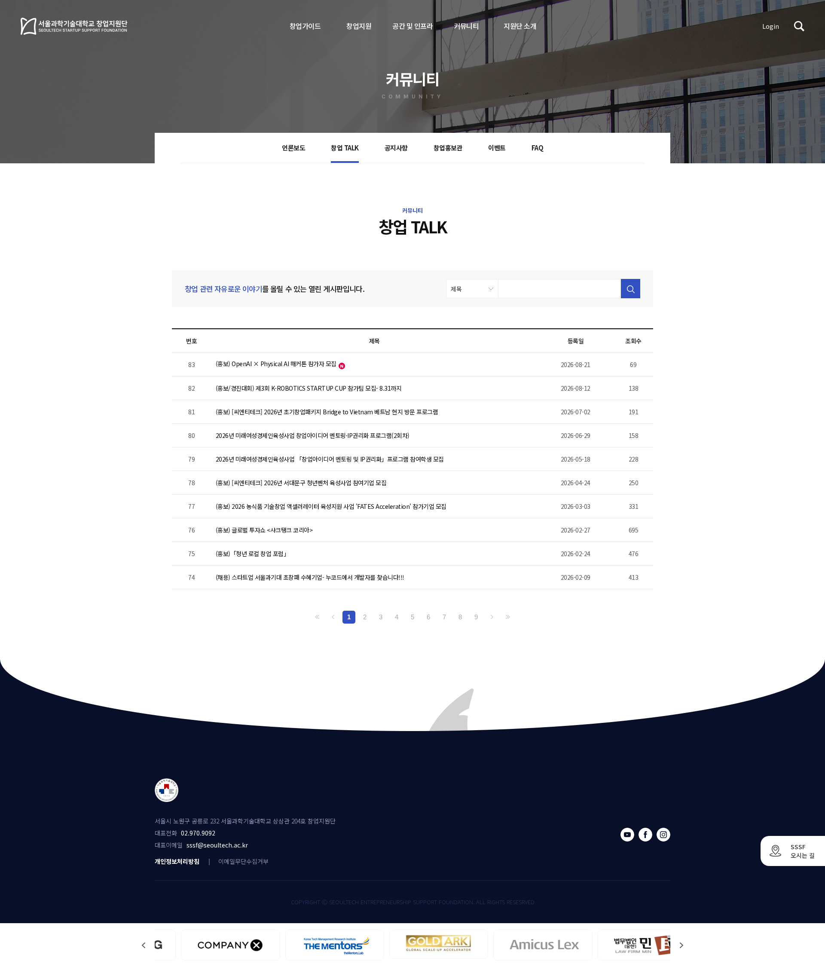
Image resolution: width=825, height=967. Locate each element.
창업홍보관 (448, 147)
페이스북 (645, 835)
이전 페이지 (333, 617)
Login (770, 26)
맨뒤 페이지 (507, 617)
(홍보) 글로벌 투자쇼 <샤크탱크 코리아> (264, 530)
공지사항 (396, 147)
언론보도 (293, 147)
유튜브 (627, 835)
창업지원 (358, 26)
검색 (799, 26)
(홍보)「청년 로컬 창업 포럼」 (253, 553)
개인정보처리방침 (177, 861)
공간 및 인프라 (412, 26)
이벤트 (497, 147)
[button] (681, 945)
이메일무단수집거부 (243, 861)
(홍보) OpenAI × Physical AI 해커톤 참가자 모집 (276, 363)
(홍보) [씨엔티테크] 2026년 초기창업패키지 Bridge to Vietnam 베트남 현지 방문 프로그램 (327, 411)
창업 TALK (345, 147)
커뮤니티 (466, 26)
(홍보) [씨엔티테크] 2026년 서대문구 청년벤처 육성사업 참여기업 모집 (301, 482)
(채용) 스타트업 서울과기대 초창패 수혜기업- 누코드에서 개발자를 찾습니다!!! (310, 577)
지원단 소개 (520, 26)
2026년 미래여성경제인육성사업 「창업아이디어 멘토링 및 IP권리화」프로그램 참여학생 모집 (330, 459)
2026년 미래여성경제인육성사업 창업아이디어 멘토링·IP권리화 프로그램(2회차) (312, 435)
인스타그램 (663, 835)
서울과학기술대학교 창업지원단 (74, 26)
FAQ (538, 147)
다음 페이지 (492, 617)
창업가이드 (305, 26)
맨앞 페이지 (317, 617)
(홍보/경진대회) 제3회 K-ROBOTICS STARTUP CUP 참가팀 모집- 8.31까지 (309, 388)
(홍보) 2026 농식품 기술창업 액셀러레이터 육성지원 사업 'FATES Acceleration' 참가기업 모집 (331, 506)
